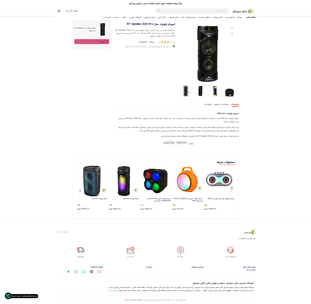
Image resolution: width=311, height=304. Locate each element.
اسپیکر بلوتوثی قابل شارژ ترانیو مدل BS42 (221, 199)
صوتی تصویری (149, 17)
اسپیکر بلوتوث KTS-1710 (99, 199)
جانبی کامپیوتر (174, 17)
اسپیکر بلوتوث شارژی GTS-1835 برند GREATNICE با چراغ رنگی (159, 200)
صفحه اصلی (250, 17)
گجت (182, 17)
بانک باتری (162, 17)
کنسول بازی (230, 17)
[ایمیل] (99, 271)
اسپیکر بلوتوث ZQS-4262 (131, 199)
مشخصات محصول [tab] (221, 104)
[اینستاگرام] (76, 271)
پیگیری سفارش (197, 266)
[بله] (68, 271)
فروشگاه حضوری (135, 17)
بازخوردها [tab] (208, 104)
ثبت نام (68, 11)
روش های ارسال (249, 266)
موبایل (239, 17)
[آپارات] (91, 271)
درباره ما (116, 17)
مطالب (123, 17)
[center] (158, 11)
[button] (231, 191)
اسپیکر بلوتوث (190, 17)
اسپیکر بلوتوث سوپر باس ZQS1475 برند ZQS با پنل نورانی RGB (187, 200)
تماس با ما (107, 17)
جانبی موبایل (218, 17)
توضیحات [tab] (235, 104)
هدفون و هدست (204, 17)
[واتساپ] (83, 271)
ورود (75, 11)
